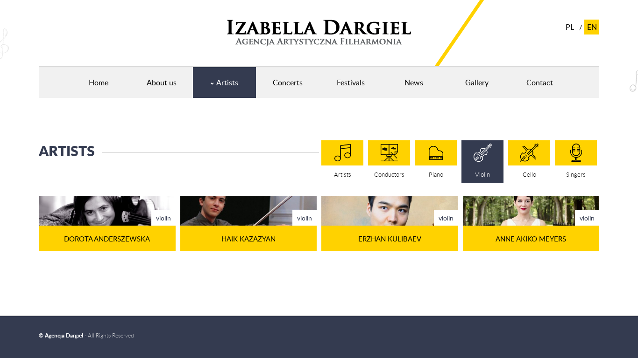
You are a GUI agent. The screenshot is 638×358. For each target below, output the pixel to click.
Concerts (288, 82)
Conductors (389, 174)
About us (162, 82)
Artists (227, 82)
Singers (576, 174)
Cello (529, 174)
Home (98, 82)
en (592, 27)
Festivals (351, 82)
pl (570, 27)
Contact (539, 82)
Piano (436, 174)
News (413, 82)
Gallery (477, 82)
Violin (482, 174)
